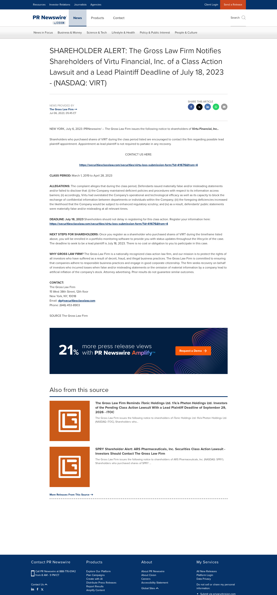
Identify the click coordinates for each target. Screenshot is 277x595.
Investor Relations (59, 5)
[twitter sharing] (199, 107)
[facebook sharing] (191, 107)
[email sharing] (224, 107)
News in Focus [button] (43, 32)
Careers (146, 579)
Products (97, 17)
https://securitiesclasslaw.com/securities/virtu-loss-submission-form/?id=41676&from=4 (138, 165)
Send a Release (233, 5)
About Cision (148, 575)
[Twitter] (42, 589)
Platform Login (205, 575)
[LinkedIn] (33, 589)
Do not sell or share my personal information (216, 586)
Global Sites (148, 588)
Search (235, 17)
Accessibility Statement (154, 583)
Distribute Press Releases (101, 583)
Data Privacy (204, 579)
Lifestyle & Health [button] (123, 32)
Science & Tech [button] (97, 32)
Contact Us (38, 585)
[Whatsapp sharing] (216, 107)
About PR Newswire (153, 571)
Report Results (95, 586)
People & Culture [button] (186, 32)
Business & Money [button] (70, 32)
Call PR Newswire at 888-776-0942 (55, 571)
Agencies (95, 5)
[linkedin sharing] (207, 107)
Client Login (211, 5)
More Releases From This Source (70, 494)
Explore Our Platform (98, 571)
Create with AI (94, 579)
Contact (118, 17)
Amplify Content (95, 590)
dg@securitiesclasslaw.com (76, 300)
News (77, 17)
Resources (39, 5)
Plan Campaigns (95, 575)
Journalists (80, 5)
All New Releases (207, 571)
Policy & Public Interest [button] (155, 32)
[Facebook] (37, 589)
